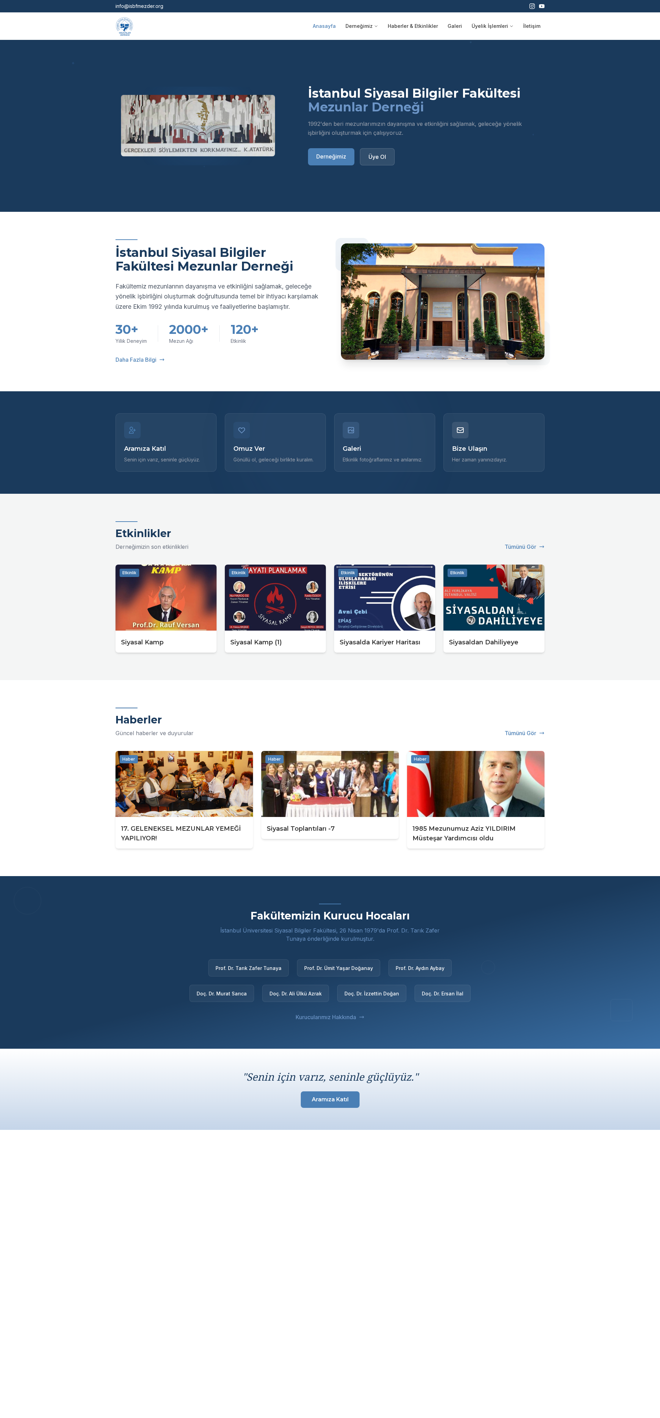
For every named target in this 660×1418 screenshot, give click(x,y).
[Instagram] (532, 6)
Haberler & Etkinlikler (413, 26)
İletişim (531, 26)
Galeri (455, 26)
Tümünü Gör (520, 546)
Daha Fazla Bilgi (136, 359)
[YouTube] (541, 6)
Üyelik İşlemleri (490, 26)
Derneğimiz (359, 26)
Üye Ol (377, 156)
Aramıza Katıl (330, 1099)
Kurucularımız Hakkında (326, 1017)
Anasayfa (324, 26)
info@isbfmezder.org (139, 6)
